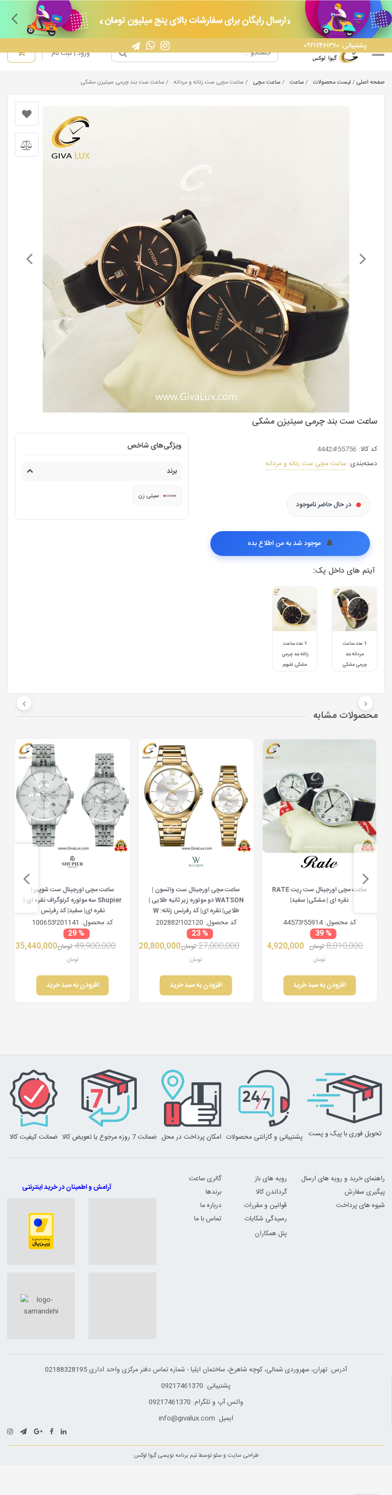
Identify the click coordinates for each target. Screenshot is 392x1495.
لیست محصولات (332, 82)
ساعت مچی (267, 82)
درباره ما (210, 1205)
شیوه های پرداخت (360, 1205)
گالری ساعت (205, 1179)
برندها (213, 1192)
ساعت (297, 82)
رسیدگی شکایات (265, 1219)
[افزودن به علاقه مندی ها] (27, 114)
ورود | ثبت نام (71, 53)
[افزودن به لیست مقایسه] (27, 145)
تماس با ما (207, 1219)
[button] (377, 18)
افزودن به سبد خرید (319, 985)
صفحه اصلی (370, 82)
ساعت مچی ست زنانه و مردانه (306, 464)
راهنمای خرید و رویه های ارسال (343, 1179)
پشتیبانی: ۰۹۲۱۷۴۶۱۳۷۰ (335, 46)
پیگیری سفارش (365, 1192)
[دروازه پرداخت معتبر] (41, 1231)
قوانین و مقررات (265, 1205)
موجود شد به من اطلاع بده (285, 543)
